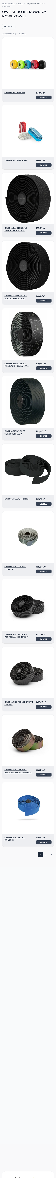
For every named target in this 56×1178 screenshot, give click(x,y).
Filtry (10, 26)
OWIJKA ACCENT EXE (14, 92)
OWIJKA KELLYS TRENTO (16, 499)
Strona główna (8, 3)
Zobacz (43, 97)
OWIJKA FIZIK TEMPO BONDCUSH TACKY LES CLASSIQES (15, 366)
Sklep (20, 3)
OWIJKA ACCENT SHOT (15, 160)
